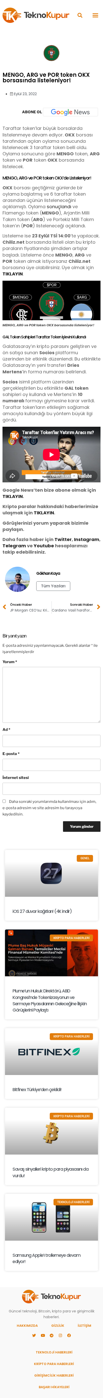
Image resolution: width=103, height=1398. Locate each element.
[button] (80, 15)
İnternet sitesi (15, 777)
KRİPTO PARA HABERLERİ (54, 1363)
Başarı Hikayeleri (54, 1387)
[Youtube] (42, 1335)
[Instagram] (60, 1335)
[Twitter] (34, 1335)
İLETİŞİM (84, 1325)
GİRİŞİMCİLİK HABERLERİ (54, 1375)
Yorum (9, 662)
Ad (6, 729)
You (38, 546)
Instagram (86, 539)
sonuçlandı (59, 206)
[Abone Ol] (70, 112)
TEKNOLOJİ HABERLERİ (54, 1352)
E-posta (11, 753)
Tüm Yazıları (53, 586)
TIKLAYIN (12, 274)
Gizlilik (57, 1325)
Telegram (14, 546)
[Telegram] (51, 1335)
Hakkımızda (27, 1325)
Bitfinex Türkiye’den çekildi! (37, 1089)
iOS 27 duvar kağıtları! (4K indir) (42, 911)
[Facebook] (69, 1335)
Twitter (63, 539)
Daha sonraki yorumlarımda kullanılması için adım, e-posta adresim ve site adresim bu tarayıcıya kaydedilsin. (49, 807)
